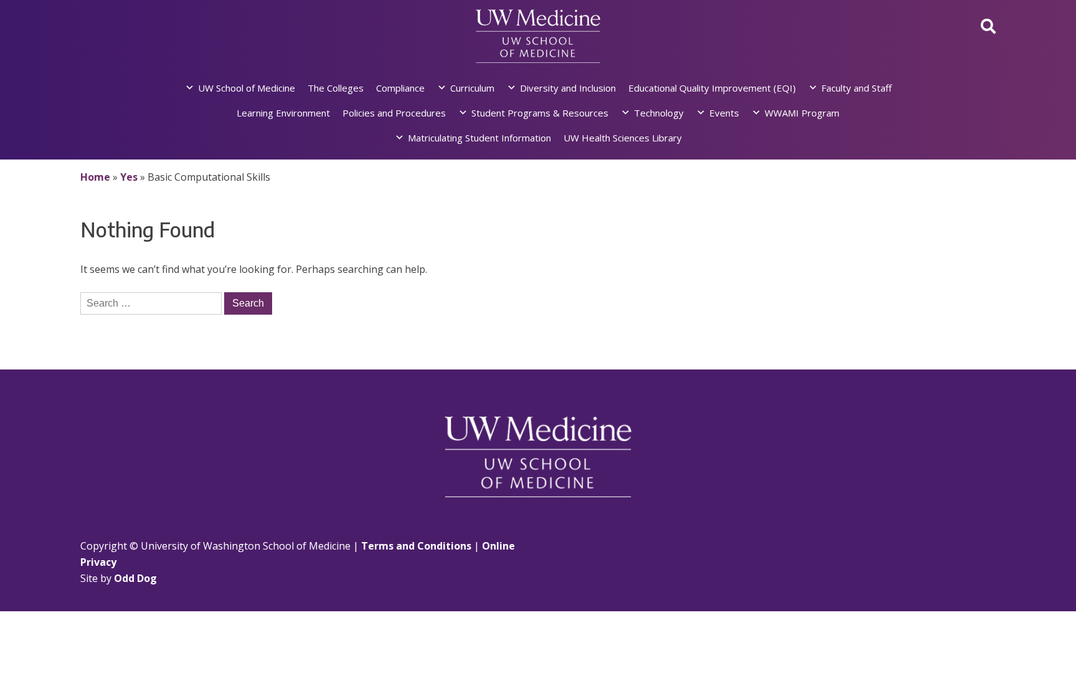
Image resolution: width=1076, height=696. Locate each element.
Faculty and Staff (856, 88)
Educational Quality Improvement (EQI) (712, 88)
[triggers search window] (988, 26)
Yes (129, 177)
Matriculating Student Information (479, 137)
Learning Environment (283, 113)
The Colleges (336, 88)
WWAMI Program (802, 113)
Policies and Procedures (394, 113)
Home (95, 177)
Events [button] (724, 113)
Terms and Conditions (416, 546)
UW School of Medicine (246, 88)
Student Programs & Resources (539, 113)
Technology (659, 113)
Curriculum (472, 88)
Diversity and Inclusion (568, 88)
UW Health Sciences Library (623, 137)
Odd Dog (135, 578)
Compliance (400, 88)
